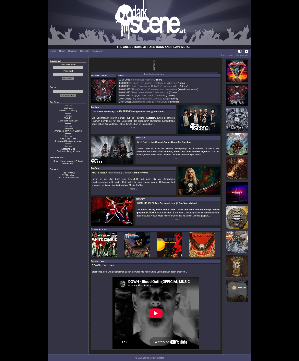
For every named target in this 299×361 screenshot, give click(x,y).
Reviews (72, 51)
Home (53, 51)
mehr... (133, 127)
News (62, 51)
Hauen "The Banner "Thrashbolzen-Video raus (154, 83)
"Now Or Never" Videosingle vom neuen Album (154, 89)
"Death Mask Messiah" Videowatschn (149, 92)
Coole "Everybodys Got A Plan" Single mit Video (154, 86)
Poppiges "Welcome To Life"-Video (148, 95)
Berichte (84, 51)
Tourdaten (97, 51)
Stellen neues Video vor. (143, 79)
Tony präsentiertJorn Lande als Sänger (150, 98)
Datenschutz (242, 55)
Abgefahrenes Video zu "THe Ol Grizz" (150, 101)
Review (68, 105)
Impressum (226, 55)
